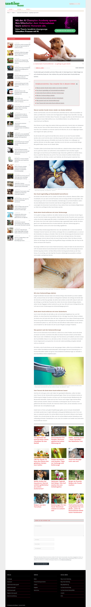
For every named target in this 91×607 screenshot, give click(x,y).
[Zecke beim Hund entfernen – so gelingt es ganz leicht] (59, 50)
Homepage (9, 579)
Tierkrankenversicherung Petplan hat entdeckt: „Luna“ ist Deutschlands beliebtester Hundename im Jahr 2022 (76, 508)
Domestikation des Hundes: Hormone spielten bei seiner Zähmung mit (58, 440)
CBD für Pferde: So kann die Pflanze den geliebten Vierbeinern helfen (41, 462)
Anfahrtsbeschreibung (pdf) (13, 584)
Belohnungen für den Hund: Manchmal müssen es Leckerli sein (58, 507)
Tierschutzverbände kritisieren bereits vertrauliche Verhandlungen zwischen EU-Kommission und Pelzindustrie (22, 152)
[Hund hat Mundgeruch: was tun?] (76, 453)
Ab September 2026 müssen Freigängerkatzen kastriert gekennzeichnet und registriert (21, 216)
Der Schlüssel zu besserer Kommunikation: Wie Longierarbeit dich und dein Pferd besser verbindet (22, 223)
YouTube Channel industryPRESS (68, 590)
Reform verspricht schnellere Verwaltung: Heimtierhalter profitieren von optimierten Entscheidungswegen (21, 169)
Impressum (9, 581)
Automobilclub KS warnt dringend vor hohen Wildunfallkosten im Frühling (22, 143)
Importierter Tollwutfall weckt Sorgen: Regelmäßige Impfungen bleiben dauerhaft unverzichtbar (21, 231)
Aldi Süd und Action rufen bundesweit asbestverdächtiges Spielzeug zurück (21, 92)
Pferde (28, 9)
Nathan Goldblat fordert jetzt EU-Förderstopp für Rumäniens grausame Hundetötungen (22, 208)
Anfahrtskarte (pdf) (11, 590)
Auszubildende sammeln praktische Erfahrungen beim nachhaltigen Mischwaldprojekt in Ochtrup (22, 177)
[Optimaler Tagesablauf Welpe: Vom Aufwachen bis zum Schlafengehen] (58, 475)
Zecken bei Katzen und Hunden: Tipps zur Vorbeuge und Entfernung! (58, 462)
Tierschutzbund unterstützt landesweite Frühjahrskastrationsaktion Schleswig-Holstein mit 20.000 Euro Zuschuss (22, 126)
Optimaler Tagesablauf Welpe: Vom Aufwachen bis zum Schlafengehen (58, 484)
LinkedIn (62, 593)
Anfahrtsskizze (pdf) (11, 587)
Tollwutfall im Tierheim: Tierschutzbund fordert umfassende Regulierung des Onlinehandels (22, 185)
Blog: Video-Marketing (65, 581)
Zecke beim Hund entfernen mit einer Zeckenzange (50, 93)
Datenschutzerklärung (66, 559)
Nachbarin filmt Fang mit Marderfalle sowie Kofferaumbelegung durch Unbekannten (22, 69)
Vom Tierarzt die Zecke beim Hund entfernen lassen (50, 103)
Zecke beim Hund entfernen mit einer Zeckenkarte (49, 98)
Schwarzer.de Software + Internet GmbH (16, 605)
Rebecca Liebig (40, 68)
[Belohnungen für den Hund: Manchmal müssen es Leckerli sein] (58, 499)
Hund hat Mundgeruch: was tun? (75, 460)
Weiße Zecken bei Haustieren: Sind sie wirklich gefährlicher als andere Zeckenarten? (41, 485)
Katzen (19, 9)
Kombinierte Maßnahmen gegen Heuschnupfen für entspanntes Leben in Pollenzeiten (21, 54)
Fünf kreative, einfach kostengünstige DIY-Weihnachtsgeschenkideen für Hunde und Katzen (22, 46)
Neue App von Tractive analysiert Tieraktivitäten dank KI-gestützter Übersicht (22, 160)
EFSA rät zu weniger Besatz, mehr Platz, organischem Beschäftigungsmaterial (22, 239)
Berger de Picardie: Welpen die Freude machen (75, 483)
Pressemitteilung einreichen (40, 581)
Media (35, 579)
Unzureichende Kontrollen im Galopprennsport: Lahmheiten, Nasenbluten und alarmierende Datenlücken (21, 116)
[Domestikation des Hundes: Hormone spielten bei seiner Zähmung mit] (58, 431)
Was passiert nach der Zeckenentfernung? (47, 100)
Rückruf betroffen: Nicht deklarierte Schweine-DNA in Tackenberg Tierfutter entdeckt (22, 108)
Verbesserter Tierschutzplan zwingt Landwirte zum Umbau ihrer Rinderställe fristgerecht (22, 193)
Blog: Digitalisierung (65, 584)
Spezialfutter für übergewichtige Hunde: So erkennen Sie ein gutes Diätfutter (22, 61)
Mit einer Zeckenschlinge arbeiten (45, 95)
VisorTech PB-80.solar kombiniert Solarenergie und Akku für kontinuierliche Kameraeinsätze (22, 77)
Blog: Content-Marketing (66, 579)
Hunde (10, 9)
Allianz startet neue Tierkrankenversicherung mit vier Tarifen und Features (22, 100)
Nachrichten (36, 590)
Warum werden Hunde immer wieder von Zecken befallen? (52, 87)
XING (62, 596)
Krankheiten (81, 67)
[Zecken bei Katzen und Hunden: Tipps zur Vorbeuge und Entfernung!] (58, 453)
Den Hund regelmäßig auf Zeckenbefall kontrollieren (50, 90)
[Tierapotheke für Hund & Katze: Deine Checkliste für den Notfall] (41, 431)
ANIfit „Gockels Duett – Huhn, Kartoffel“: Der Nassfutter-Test (76, 439)
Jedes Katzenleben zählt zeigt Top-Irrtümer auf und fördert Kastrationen (22, 200)
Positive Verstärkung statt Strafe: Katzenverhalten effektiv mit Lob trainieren (21, 85)
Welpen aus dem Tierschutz (40, 506)
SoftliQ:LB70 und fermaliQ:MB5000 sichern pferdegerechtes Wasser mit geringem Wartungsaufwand (22, 135)
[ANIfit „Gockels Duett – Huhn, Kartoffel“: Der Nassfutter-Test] (76, 431)
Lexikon (35, 584)
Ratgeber (36, 587)
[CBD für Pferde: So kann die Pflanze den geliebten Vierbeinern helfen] (41, 453)
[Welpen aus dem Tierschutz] (41, 499)
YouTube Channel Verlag (66, 587)
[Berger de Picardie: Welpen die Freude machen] (76, 475)
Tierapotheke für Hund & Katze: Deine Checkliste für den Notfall (41, 440)
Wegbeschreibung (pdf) (12, 593)
